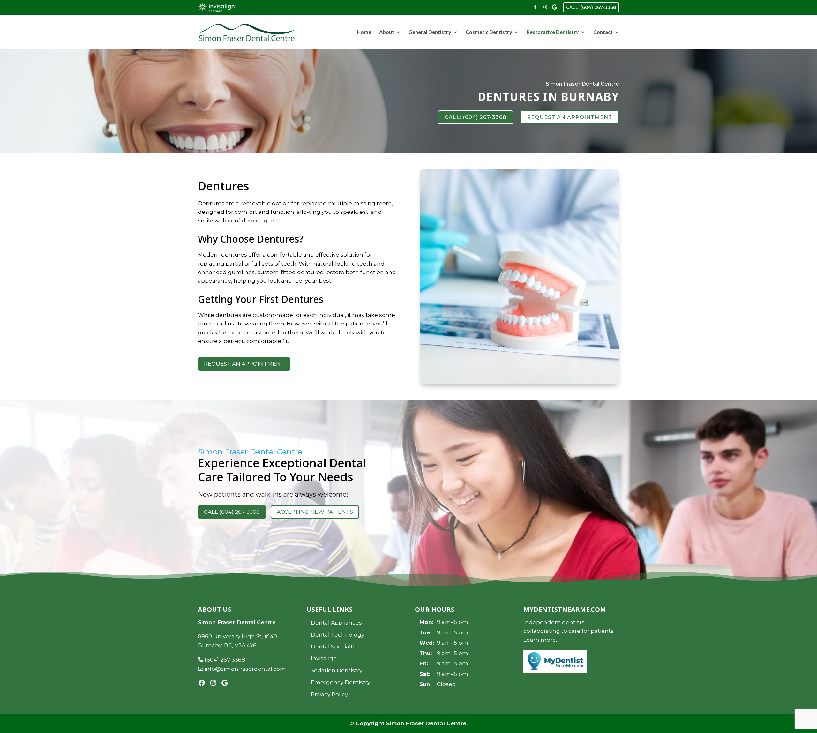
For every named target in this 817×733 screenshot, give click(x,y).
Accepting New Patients (315, 512)
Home (364, 32)
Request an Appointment (244, 364)
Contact (603, 32)
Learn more (539, 640)
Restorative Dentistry (553, 32)
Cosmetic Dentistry (489, 32)
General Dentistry (429, 32)
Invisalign (324, 658)
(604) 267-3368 (224, 659)
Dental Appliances (336, 622)
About (386, 32)
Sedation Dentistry (336, 670)
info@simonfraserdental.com (244, 669)
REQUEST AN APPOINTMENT (569, 117)
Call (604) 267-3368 (232, 512)
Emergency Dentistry (340, 682)
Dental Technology (337, 635)
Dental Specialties (336, 646)
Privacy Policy (329, 694)
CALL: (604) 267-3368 (591, 7)
